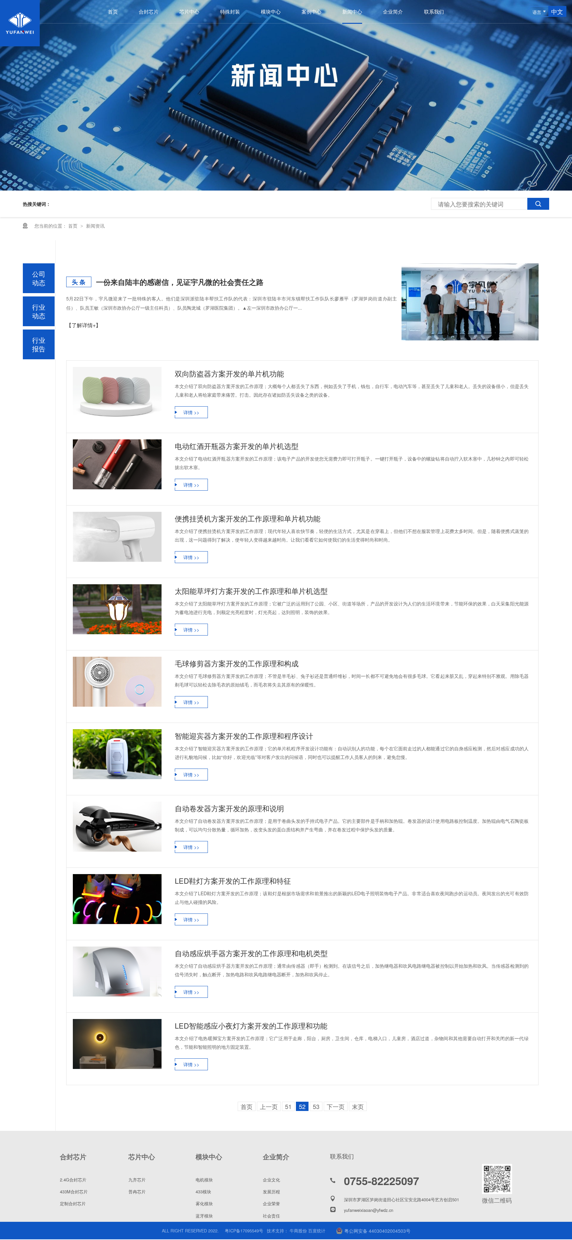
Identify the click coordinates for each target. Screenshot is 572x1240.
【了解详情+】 (83, 325)
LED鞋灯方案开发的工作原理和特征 (233, 880)
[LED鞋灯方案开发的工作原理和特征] (117, 899)
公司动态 (38, 278)
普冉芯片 (137, 1191)
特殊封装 (230, 11)
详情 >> (191, 412)
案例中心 (311, 11)
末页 (358, 1106)
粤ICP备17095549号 (244, 1230)
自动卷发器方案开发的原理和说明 (229, 808)
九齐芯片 (137, 1179)
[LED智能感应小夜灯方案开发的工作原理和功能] (117, 1044)
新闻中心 (352, 11)
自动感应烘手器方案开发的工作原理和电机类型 (251, 953)
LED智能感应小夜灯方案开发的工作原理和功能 (251, 1025)
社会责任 (271, 1216)
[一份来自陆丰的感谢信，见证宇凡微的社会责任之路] (470, 301)
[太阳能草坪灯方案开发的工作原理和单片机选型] (117, 609)
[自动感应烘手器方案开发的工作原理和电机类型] (117, 971)
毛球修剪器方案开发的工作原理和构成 (237, 663)
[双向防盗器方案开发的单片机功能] (117, 392)
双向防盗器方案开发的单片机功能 (229, 373)
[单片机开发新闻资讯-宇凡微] (20, 44)
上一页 (269, 1106)
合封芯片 (149, 11)
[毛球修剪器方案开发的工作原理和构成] (117, 682)
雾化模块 (204, 1203)
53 (316, 1106)
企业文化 (271, 1179)
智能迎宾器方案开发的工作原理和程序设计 (244, 736)
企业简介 (393, 11)
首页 (113, 11)
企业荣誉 (271, 1203)
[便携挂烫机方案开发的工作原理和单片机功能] (117, 537)
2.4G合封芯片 (73, 1179)
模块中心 (271, 11)
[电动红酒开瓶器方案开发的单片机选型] (117, 464)
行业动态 (38, 311)
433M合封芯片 (74, 1191)
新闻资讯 (95, 225)
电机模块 (204, 1179)
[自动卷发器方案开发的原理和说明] (117, 827)
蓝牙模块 (204, 1216)
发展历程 (271, 1191)
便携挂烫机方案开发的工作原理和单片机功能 (247, 518)
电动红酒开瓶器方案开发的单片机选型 (237, 446)
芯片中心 (189, 11)
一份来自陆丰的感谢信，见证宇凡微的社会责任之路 (179, 282)
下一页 (336, 1106)
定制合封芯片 (73, 1203)
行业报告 (38, 344)
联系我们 (434, 11)
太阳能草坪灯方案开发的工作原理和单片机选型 (251, 591)
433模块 (203, 1191)
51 (288, 1106)
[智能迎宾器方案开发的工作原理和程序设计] (117, 754)
